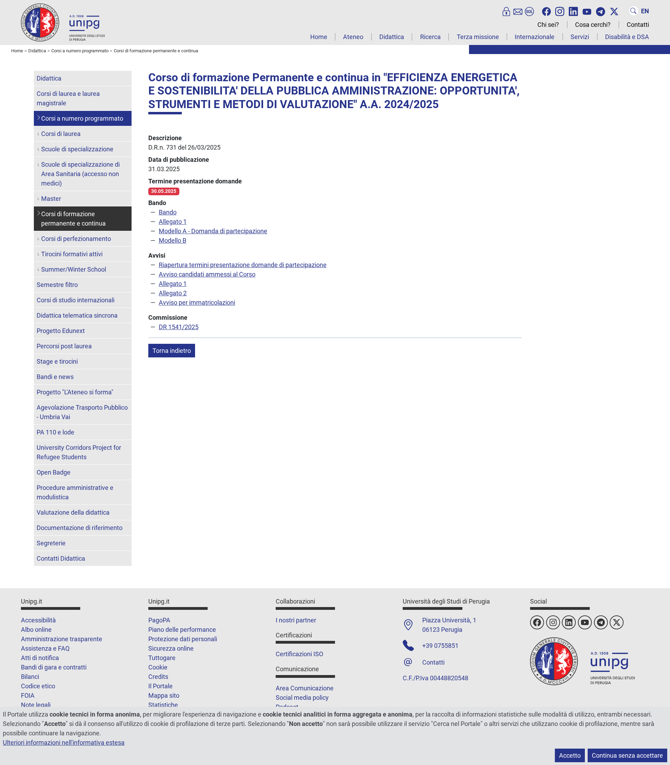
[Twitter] (614, 10)
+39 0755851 (440, 645)
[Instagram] (559, 10)
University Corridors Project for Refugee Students (79, 452)
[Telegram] (600, 10)
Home (318, 36)
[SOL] (529, 10)
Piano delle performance (182, 629)
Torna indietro (171, 350)
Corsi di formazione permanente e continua (73, 218)
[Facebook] (546, 10)
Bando (168, 212)
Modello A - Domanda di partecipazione (213, 231)
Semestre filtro (57, 284)
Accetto (570, 755)
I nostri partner (296, 620)
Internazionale (534, 36)
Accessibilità (38, 620)
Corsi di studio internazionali (75, 300)
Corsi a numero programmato (82, 118)
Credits (158, 676)
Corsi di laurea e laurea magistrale (68, 98)
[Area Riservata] (506, 10)
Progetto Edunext (61, 330)
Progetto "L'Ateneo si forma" (75, 392)
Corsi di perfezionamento (76, 238)
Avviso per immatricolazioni (197, 302)
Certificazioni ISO (299, 654)
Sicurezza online (171, 648)
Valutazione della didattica (73, 512)
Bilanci (30, 676)
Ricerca (430, 36)
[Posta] (517, 10)
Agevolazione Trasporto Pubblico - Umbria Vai (82, 412)
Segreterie (51, 543)
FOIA (28, 695)
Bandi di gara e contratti (54, 667)
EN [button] (645, 11)
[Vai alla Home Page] (63, 22)
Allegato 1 (173, 221)
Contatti (638, 24)
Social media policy (302, 697)
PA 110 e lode (55, 432)
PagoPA (159, 620)
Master (51, 198)
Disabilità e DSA (627, 36)
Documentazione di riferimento (79, 527)
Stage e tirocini (57, 361)
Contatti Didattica (61, 558)
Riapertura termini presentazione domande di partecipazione (243, 264)
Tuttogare (162, 657)
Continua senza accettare (627, 755)
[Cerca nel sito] (633, 10)
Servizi (580, 36)
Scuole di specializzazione (77, 149)
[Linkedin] (573, 10)
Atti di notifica (40, 657)
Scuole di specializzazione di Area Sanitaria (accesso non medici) (80, 174)
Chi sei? (548, 24)
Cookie (158, 667)
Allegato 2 (173, 293)
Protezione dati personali (182, 639)
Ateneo (353, 36)
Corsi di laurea (61, 133)
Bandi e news (55, 376)
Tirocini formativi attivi (72, 254)
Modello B (172, 240)
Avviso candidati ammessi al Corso (207, 274)
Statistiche (163, 705)
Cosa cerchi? (593, 24)
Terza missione (478, 36)
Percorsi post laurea (64, 346)
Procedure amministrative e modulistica (75, 492)
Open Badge (53, 472)
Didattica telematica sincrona (77, 315)
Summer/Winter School (73, 269)
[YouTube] (586, 10)
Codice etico (38, 686)
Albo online (36, 629)
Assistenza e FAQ (45, 648)
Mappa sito (163, 695)
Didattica (391, 36)
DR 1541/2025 (179, 327)
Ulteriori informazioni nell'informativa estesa (64, 742)
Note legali (36, 705)
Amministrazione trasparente (61, 639)
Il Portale (160, 686)
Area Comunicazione (305, 688)
